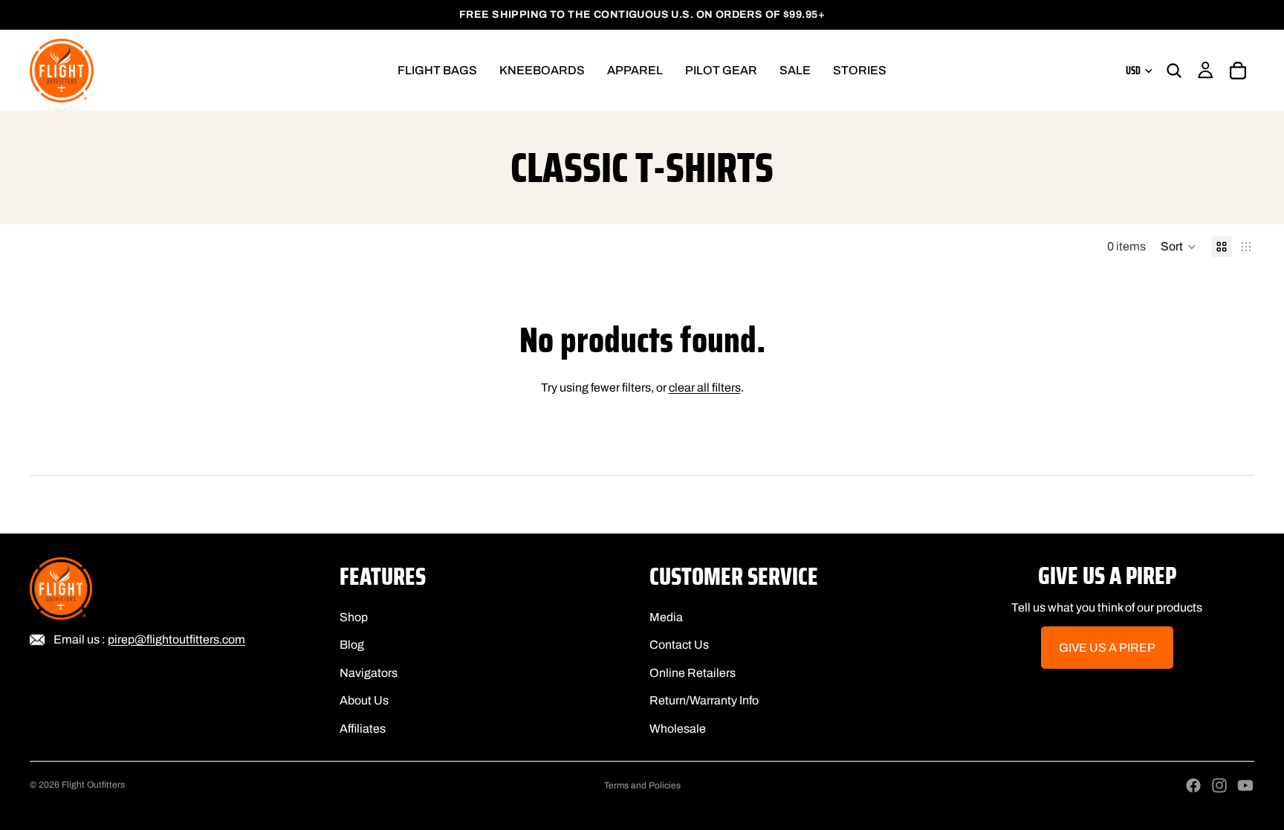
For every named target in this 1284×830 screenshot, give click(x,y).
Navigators (369, 673)
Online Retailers (692, 673)
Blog (352, 645)
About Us (364, 701)
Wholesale (677, 728)
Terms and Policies (642, 785)
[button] (1178, 246)
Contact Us (679, 645)
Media (666, 617)
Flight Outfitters (93, 784)
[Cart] (1238, 70)
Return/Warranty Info (704, 701)
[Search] (1174, 70)
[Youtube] (1245, 785)
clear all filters (705, 387)
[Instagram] (1219, 785)
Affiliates (363, 728)
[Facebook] (1193, 785)
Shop (354, 617)
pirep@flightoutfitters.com (176, 639)
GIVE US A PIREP (1107, 647)
